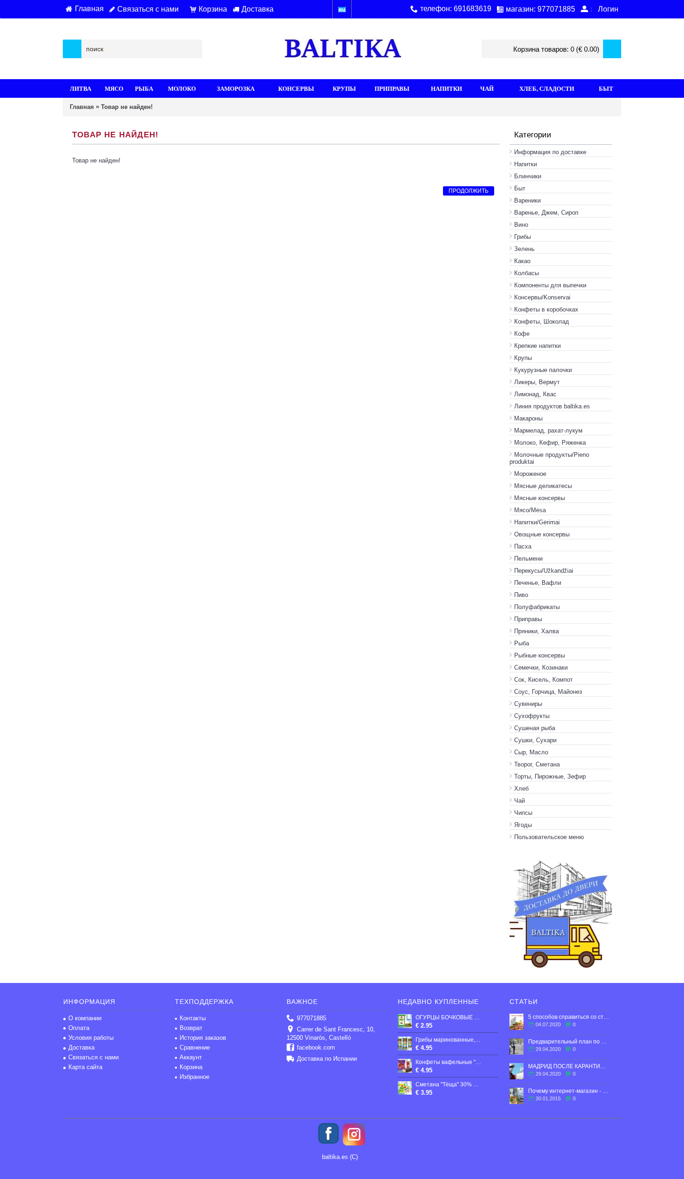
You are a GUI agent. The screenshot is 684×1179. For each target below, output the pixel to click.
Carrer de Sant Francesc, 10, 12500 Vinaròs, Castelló (331, 1033)
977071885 (311, 1018)
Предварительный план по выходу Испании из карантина (569, 1041)
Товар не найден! (127, 106)
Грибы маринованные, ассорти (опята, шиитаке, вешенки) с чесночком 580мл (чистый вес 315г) (449, 1040)
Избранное (194, 1076)
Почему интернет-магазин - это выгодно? (569, 1091)
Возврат (191, 1027)
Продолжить (469, 191)
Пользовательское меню (549, 836)
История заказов (203, 1037)
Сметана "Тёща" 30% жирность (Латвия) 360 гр (449, 1084)
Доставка (81, 1047)
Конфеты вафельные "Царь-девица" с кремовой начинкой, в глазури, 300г (449, 1062)
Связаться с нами (93, 1057)
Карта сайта (85, 1067)
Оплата (78, 1027)
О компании (84, 1018)
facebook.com (316, 1047)
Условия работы (91, 1037)
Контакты (193, 1018)
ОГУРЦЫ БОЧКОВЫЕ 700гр (449, 1017)
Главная (82, 106)
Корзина (191, 1067)
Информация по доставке (550, 152)
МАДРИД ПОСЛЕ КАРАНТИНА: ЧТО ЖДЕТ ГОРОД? (569, 1066)
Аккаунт (191, 1057)
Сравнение (195, 1047)
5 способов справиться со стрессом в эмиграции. (569, 1017)
